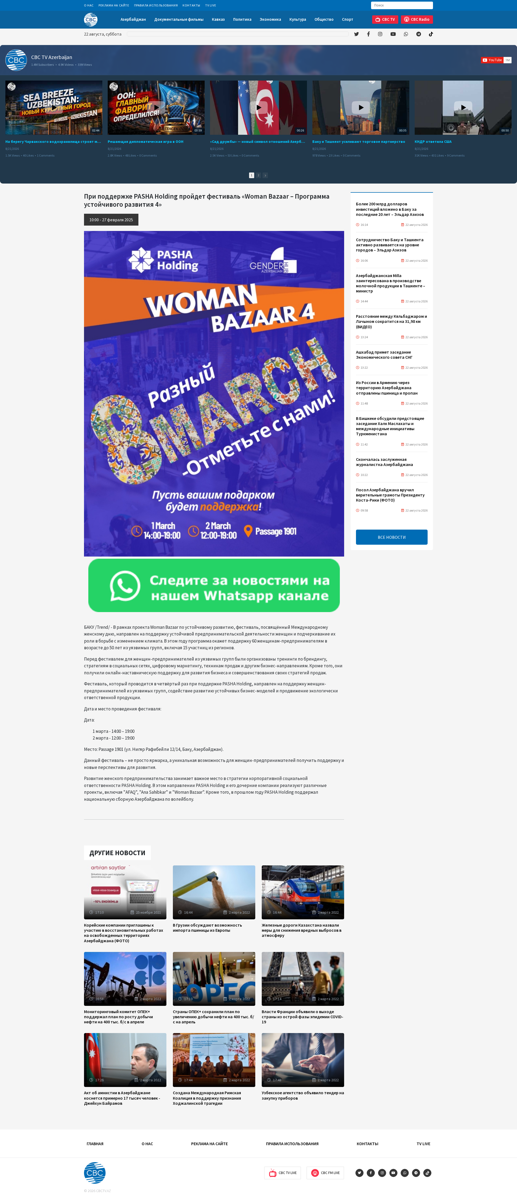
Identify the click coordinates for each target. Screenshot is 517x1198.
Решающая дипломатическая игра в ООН (145, 141)
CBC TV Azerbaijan (51, 57)
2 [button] (258, 175)
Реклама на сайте (114, 5)
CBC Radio (420, 19)
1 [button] (251, 175)
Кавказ (218, 19)
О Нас (89, 5)
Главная (95, 1143)
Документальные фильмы (179, 19)
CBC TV (388, 19)
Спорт (347, 19)
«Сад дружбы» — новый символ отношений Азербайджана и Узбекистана (258, 141)
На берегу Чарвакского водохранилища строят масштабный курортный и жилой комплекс (53, 141)
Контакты (191, 5)
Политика (242, 19)
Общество (324, 19)
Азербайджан (133, 19)
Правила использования (156, 5)
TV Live (210, 5)
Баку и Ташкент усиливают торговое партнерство (358, 141)
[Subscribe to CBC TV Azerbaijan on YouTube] (496, 60)
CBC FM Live (330, 1172)
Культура (297, 19)
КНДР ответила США (433, 141)
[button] (265, 175)
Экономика (270, 19)
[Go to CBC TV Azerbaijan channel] (16, 60)
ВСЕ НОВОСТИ (392, 537)
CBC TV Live (288, 1172)
